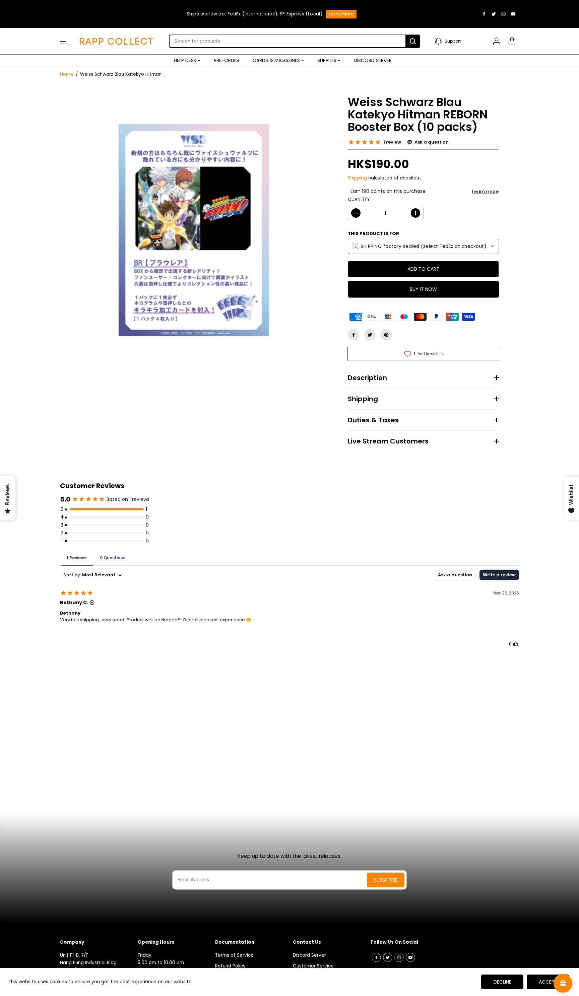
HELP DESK (186, 60)
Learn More (372, 20)
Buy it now (423, 289)
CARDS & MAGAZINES (277, 60)
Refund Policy (230, 966)
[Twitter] (494, 14)
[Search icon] (412, 41)
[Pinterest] (386, 334)
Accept (548, 982)
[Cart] (512, 41)
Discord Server (309, 955)
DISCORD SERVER (373, 60)
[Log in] (497, 41)
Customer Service (313, 966)
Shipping (357, 178)
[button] (64, 41)
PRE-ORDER (226, 60)
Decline (502, 982)
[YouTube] (513, 14)
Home (66, 74)
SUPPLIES (327, 60)
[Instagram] (504, 14)
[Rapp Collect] (117, 41)
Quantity (359, 199)
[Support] (456, 41)
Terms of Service (234, 955)
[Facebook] (484, 14)
